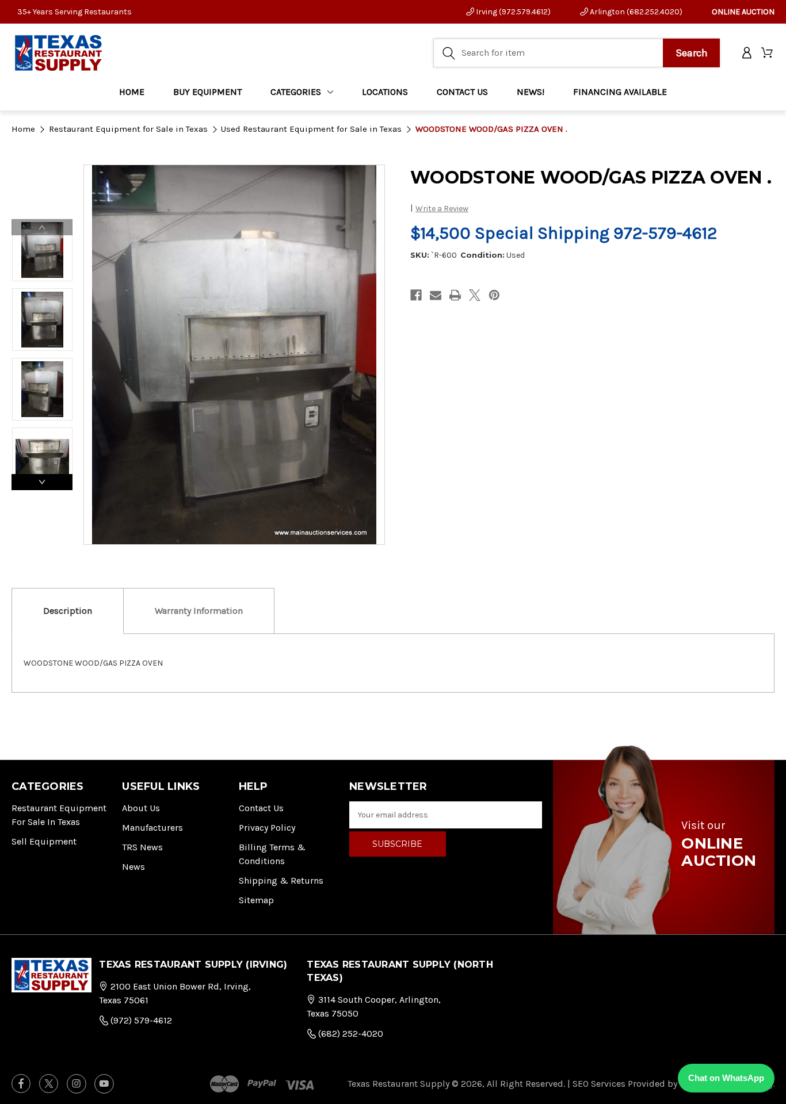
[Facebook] (416, 295)
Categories (295, 91)
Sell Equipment (44, 841)
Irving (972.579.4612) (512, 12)
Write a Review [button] (441, 208)
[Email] (435, 295)
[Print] (455, 295)
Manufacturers (152, 827)
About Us (141, 808)
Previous (42, 227)
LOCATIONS (385, 91)
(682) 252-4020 (349, 1033)
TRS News (142, 847)
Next (42, 482)
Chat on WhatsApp (726, 1078)
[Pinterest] (494, 295)
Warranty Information (199, 610)
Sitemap (256, 900)
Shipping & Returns (281, 880)
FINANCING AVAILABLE (620, 91)
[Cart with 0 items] (767, 53)
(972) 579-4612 (140, 1020)
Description (67, 610)
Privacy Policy (267, 827)
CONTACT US (462, 91)
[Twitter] (474, 295)
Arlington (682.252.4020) (635, 12)
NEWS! (530, 91)
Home (131, 91)
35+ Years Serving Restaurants (74, 12)
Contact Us (261, 808)
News (133, 866)
